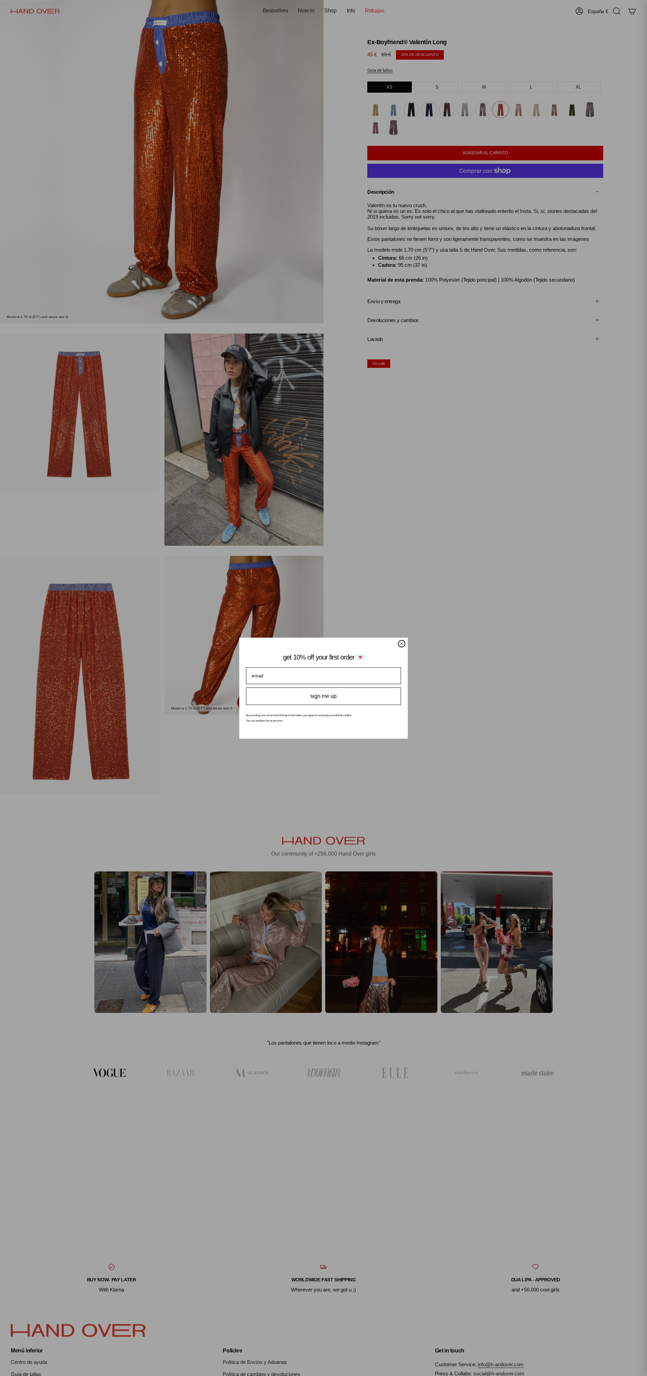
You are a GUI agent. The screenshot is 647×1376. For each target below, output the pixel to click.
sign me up (323, 696)
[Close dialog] (401, 643)
